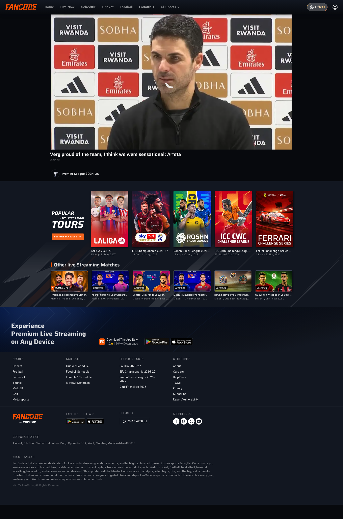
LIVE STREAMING (72, 218)
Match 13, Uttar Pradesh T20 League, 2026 (107, 298)
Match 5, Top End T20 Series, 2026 (67, 298)
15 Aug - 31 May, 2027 (103, 254)
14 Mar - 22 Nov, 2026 (268, 254)
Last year (55, 159)
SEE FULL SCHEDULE (65, 236)
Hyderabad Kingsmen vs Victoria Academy (69, 295)
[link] (69, 285)
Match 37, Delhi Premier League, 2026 (151, 298)
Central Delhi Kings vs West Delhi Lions (148, 295)
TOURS (68, 225)
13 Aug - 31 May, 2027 (144, 254)
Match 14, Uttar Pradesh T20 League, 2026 (189, 298)
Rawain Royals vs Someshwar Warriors (231, 295)
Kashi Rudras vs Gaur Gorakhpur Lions (110, 295)
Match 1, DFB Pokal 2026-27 (270, 298)
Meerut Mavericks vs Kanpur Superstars (189, 295)
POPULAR (63, 213)
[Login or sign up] (335, 7)
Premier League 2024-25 (80, 173)
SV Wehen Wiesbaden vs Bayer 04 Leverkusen (273, 295)
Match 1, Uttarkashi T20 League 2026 (232, 298)
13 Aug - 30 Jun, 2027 (185, 254)
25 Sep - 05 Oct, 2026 (227, 254)
